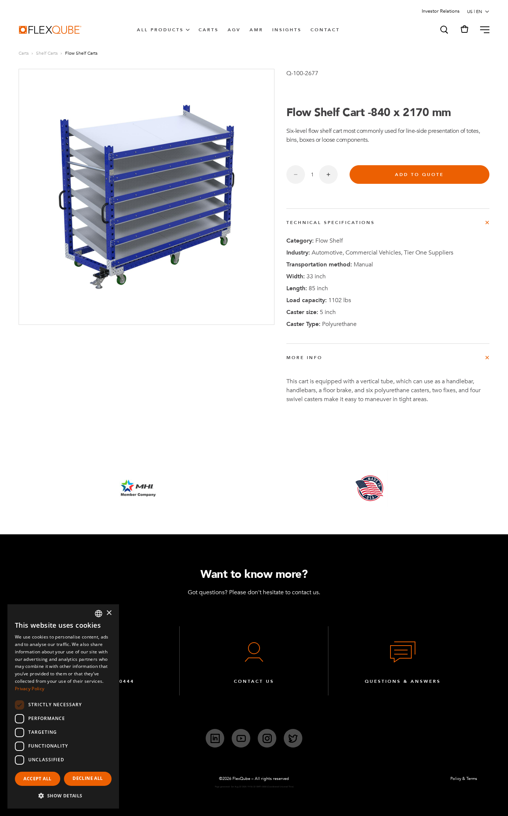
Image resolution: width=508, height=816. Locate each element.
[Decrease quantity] (295, 174)
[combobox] (98, 613)
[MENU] (481, 30)
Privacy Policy (29, 688)
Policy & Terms (463, 778)
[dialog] (63, 706)
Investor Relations (441, 11)
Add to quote (419, 174)
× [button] (109, 613)
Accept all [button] (37, 778)
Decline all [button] (88, 778)
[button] (443, 29)
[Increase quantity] (328, 174)
